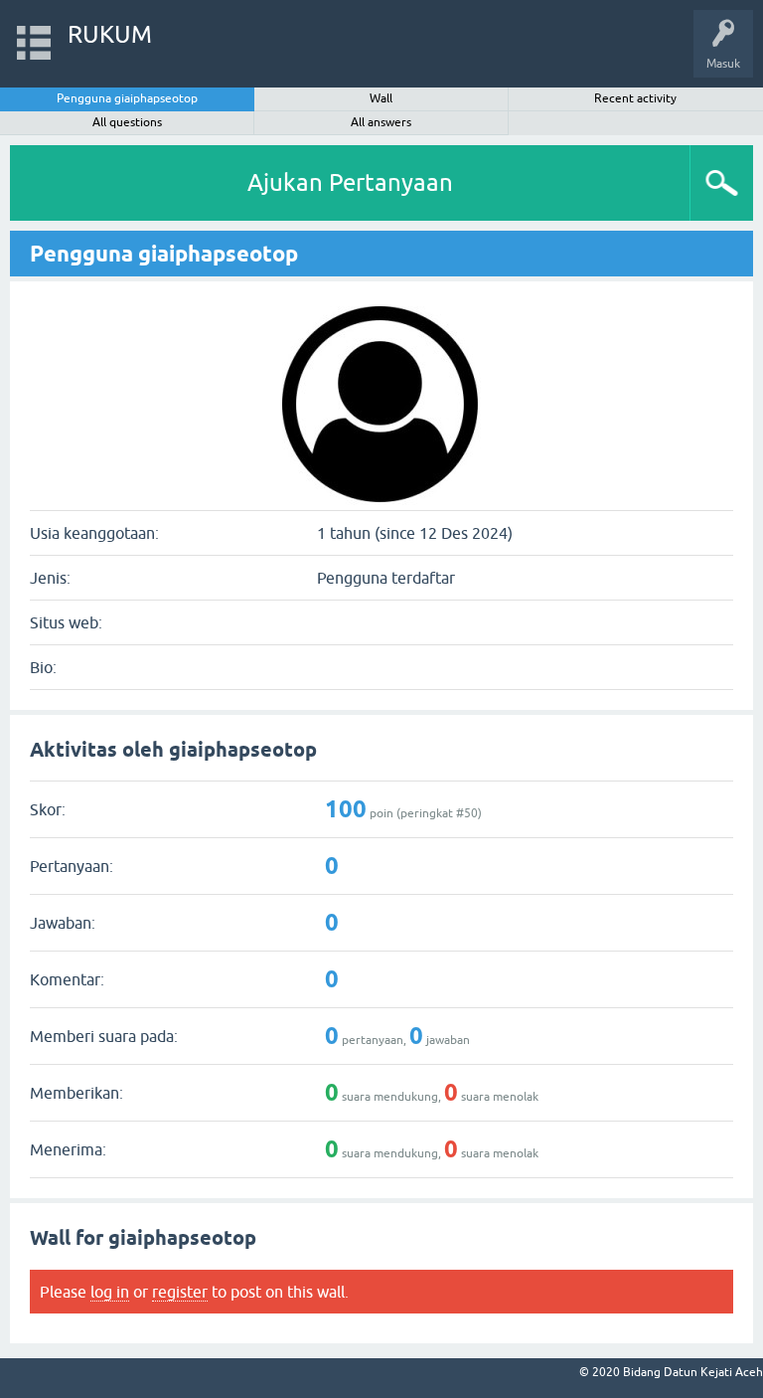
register (180, 1292)
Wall (381, 98)
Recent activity (635, 98)
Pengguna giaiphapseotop (127, 98)
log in (109, 1292)
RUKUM (110, 34)
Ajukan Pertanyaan (350, 182)
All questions (127, 122)
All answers (381, 122)
